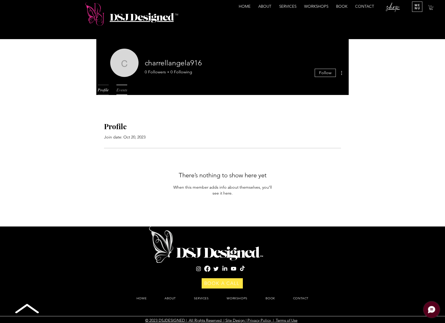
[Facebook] (207, 269)
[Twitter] (216, 269)
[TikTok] (242, 269)
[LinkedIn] (225, 269)
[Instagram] (198, 269)
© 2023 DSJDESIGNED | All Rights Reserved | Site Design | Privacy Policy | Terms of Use (221, 320)
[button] (431, 7)
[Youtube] (233, 269)
